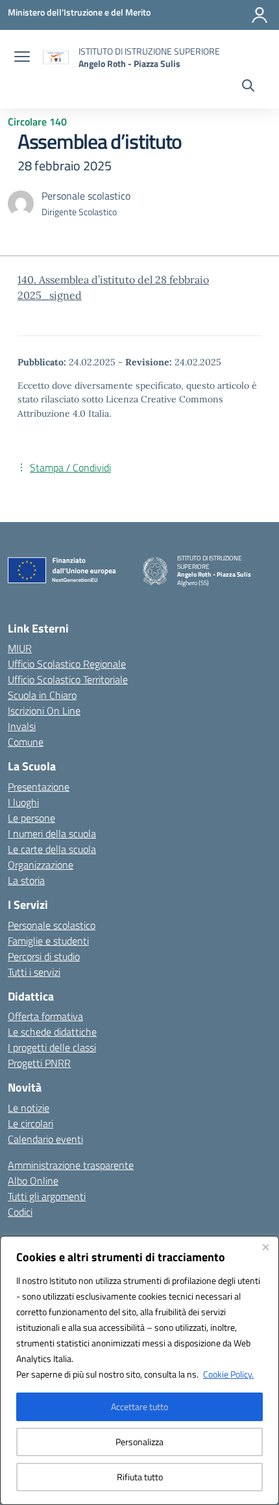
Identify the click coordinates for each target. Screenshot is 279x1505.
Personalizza (139, 1441)
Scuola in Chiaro (42, 695)
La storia (26, 880)
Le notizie (28, 1108)
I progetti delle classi (52, 1047)
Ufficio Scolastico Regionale (67, 664)
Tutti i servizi (34, 972)
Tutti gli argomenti (47, 1196)
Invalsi (22, 726)
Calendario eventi (45, 1139)
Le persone (31, 818)
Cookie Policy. (228, 1374)
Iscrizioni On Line (44, 710)
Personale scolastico (51, 925)
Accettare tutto (139, 1406)
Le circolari (30, 1123)
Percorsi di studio (44, 956)
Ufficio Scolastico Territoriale (68, 679)
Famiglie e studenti (48, 941)
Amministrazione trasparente (71, 1165)
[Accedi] (259, 15)
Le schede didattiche (52, 1032)
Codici (20, 1212)
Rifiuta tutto (140, 1477)
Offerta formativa (45, 1016)
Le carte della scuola (52, 849)
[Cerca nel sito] (248, 87)
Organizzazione (40, 864)
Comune (25, 742)
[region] (139, 1370)
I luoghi (23, 802)
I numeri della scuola (52, 833)
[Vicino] (265, 1247)
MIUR (20, 648)
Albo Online (33, 1180)
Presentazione (38, 786)
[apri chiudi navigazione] (22, 58)
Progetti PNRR (39, 1063)
